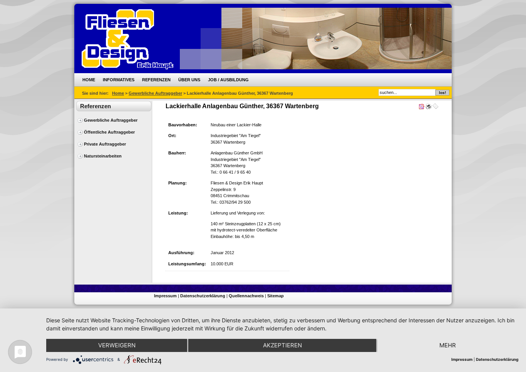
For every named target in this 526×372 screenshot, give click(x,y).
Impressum (165, 295)
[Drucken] (428, 108)
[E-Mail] (435, 108)
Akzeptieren (282, 345)
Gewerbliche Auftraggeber (155, 93)
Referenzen (156, 79)
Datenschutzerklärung (202, 295)
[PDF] (422, 108)
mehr (447, 345)
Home (88, 79)
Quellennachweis (246, 295)
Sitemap (275, 295)
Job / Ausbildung (228, 79)
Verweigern (117, 345)
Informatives (118, 79)
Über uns (189, 79)
